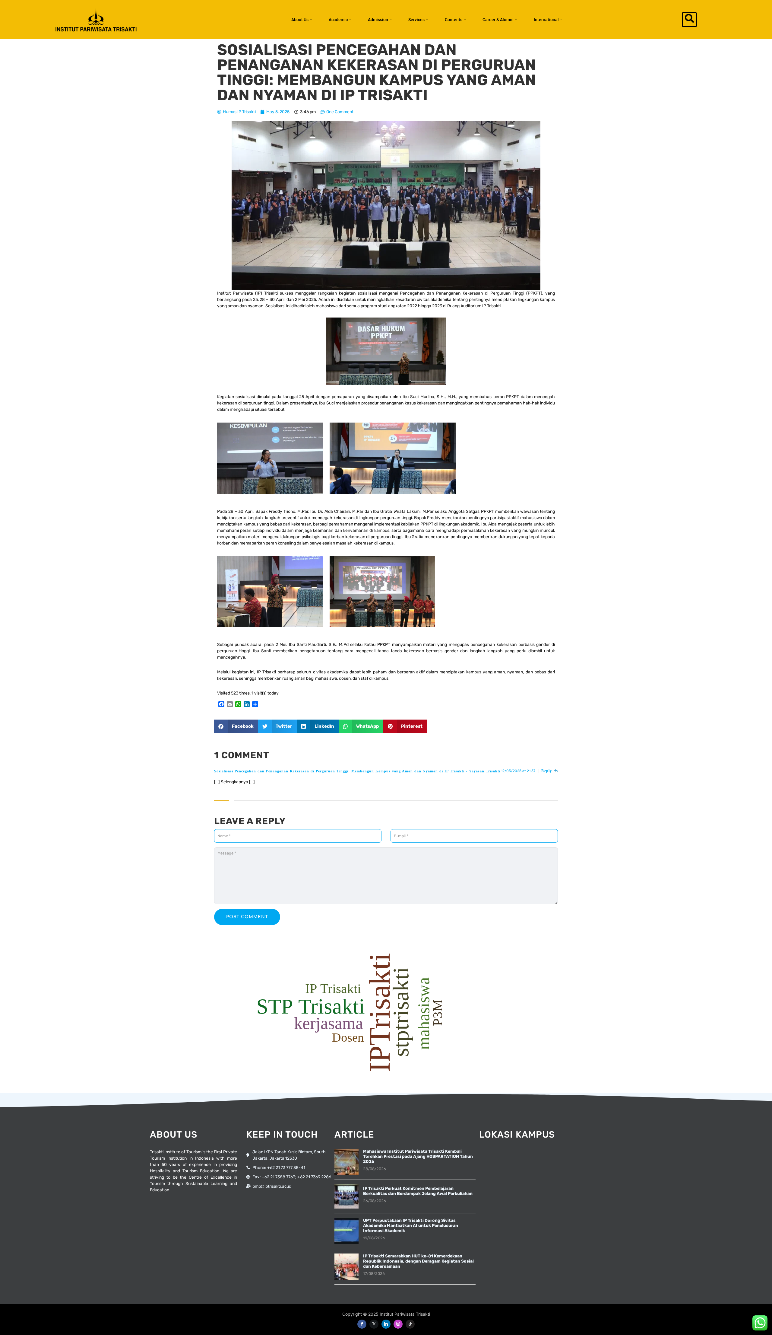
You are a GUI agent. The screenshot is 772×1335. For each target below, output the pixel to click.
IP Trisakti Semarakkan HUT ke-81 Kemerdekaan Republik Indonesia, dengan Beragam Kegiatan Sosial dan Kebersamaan (418, 1261)
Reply (547, 771)
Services (416, 19)
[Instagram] (398, 1324)
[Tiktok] (410, 1324)
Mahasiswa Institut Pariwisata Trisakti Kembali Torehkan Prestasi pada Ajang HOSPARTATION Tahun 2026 (418, 1156)
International (546, 19)
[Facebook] (361, 1324)
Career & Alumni (498, 19)
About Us (299, 19)
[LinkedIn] (386, 1324)
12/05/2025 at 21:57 (518, 771)
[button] (689, 19)
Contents (453, 19)
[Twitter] (373, 1324)
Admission (378, 19)
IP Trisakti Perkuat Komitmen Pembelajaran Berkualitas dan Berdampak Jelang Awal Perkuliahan (418, 1191)
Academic (338, 19)
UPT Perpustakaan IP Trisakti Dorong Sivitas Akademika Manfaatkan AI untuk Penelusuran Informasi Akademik (410, 1225)
